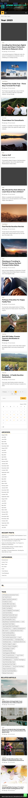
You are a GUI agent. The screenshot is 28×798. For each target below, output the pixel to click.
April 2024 (4, 481)
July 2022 (4, 527)
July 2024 (4, 474)
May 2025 (4, 454)
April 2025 (4, 457)
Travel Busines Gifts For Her (19, 641)
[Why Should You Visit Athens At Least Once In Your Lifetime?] (14, 177)
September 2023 (5, 496)
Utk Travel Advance (6, 666)
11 (7, 414)
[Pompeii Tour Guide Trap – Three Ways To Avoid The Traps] (14, 70)
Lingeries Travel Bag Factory (19, 628)
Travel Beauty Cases (6, 641)
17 (3, 417)
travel (3, 42)
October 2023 (5, 494)
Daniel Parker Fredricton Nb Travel (9, 615)
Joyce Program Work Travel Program (10, 626)
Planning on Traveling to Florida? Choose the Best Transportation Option (11, 263)
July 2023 (4, 501)
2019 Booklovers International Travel (10, 594)
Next (15, 393)
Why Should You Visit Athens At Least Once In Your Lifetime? (13, 191)
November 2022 (5, 518)
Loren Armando (12, 51)
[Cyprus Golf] (14, 142)
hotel (23, 621)
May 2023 (4, 505)
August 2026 (4, 435)
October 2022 (5, 520)
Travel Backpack (5, 573)
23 (24, 417)
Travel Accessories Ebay (7, 639)
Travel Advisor (4, 81)
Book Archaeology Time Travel (9, 606)
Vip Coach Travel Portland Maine (9, 670)
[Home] (2, 13)
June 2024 (4, 476)
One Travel (4, 117)
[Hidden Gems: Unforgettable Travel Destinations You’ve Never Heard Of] (14, 689)
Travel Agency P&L (19, 639)
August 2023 (4, 498)
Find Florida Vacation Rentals (13, 226)
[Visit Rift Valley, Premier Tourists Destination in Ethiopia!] (14, 323)
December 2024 (5, 465)
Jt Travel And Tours (6, 628)
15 (21, 414)
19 (10, 417)
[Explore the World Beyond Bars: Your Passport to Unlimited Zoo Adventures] (14, 746)
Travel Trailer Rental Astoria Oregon (10, 657)
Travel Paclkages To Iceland (8, 648)
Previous (5, 391)
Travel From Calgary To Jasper (8, 644)
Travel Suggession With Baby (8, 653)
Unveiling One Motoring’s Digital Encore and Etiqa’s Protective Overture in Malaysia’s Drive (14, 47)
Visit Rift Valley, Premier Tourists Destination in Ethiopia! (11, 338)
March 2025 (4, 459)
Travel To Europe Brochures (8, 655)
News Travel (4, 564)
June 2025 (4, 452)
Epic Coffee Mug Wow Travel (8, 619)
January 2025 (5, 463)
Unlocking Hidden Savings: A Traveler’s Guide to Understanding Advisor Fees (13, 787)
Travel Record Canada (7, 650)
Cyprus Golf (6, 155)
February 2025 (5, 461)
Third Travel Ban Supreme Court (9, 637)
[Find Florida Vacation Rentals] (14, 213)
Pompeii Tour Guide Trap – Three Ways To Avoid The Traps (14, 85)
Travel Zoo (4, 334)
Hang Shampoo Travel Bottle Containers (11, 621)
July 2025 (4, 450)
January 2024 (5, 487)
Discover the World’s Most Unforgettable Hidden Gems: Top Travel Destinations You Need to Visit (14, 731)
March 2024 (4, 483)
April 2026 (4, 441)
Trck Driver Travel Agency (19, 659)
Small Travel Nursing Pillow (8, 632)
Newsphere (16, 796)
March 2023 (4, 509)
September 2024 (5, 472)
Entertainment (5, 560)
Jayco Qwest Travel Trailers (8, 623)
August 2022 (4, 525)
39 (12, 393)
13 (14, 414)
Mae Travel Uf (5, 630)
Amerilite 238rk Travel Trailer (8, 603)
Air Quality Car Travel (6, 601)
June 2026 (4, 439)
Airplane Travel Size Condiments (9, 599)
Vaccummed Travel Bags (18, 666)
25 (7, 420)
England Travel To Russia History (9, 617)
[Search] (26, 12)
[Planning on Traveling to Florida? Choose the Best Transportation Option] (14, 248)
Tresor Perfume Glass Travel (8, 661)
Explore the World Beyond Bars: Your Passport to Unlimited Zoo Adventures (13, 759)
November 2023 (5, 492)
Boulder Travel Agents (7, 608)
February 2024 (5, 485)
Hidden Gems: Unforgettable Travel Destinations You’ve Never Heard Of (12, 702)
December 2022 (5, 516)
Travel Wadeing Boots (7, 659)
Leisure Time (4, 562)
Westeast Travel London (7, 673)
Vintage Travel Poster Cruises (8, 668)
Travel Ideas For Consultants (13, 120)
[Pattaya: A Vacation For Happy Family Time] (14, 287)
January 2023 (5, 514)
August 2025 (4, 448)
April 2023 (4, 507)
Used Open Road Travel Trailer (8, 664)
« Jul (3, 427)
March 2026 (4, 443)
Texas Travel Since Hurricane (8, 635)
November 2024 (5, 468)
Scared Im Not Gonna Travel (16, 630)
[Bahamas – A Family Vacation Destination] (14, 362)
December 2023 (5, 490)
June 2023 (4, 503)
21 (17, 417)
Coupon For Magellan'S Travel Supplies (10, 610)
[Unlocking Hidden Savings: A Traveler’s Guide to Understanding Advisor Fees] (14, 774)
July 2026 (4, 437)
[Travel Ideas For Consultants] (14, 107)
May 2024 (4, 479)
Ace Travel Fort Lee (6, 597)
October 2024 (5, 470)
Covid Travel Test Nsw (7, 612)
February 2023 (5, 512)
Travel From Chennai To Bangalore (9, 646)
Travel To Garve (19, 655)
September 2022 (5, 523)
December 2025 (5, 446)
